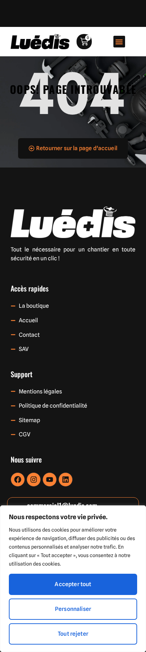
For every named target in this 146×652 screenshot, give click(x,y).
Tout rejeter (73, 633)
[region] (73, 578)
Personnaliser (73, 609)
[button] (119, 41)
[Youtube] (50, 479)
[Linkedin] (65, 479)
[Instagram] (34, 479)
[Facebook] (18, 479)
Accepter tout (73, 584)
